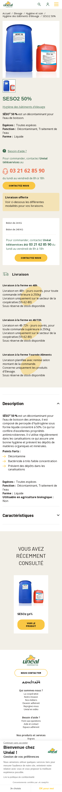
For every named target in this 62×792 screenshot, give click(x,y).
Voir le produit (31, 624)
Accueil (6, 13)
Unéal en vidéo (31, 709)
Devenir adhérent (31, 703)
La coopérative (31, 693)
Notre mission (31, 696)
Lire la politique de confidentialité (18, 777)
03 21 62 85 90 (27, 170)
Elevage (18, 13)
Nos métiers (31, 700)
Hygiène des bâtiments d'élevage (21, 16)
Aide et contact (31, 724)
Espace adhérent (31, 727)
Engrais (31, 738)
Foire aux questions (31, 720)
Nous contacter (31, 673)
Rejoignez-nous (31, 706)
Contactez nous (19, 185)
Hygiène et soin (34, 13)
